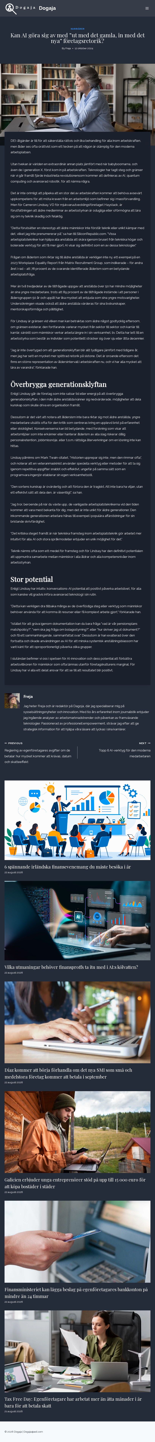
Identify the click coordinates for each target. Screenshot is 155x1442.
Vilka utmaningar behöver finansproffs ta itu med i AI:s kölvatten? (71, 967)
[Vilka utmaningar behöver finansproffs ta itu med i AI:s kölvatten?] (77, 920)
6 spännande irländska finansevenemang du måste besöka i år (68, 867)
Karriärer (77, 29)
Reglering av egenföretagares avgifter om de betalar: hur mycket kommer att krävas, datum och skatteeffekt (38, 753)
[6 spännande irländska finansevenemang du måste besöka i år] (77, 820)
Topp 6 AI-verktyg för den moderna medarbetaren (124, 750)
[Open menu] (146, 8)
